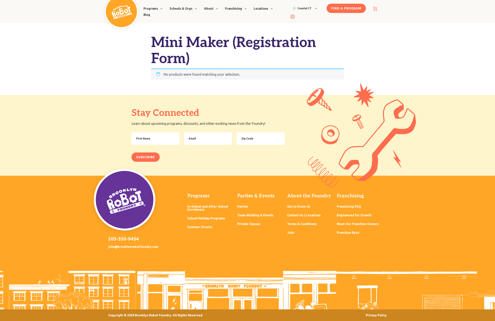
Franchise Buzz (348, 232)
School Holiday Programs (206, 218)
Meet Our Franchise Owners (358, 224)
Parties (242, 206)
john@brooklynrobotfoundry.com (133, 246)
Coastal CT (304, 8)
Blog (146, 14)
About (208, 8)
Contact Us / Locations (304, 215)
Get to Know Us (298, 206)
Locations (261, 8)
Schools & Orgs (181, 8)
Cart (375, 9)
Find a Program (346, 8)
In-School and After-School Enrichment (207, 208)
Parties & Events (256, 196)
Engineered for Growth (354, 215)
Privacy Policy (376, 315)
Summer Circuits (199, 227)
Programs (150, 8)
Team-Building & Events (255, 215)
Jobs (290, 232)
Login (292, 17)
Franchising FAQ (349, 206)
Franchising (233, 8)
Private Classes (248, 224)
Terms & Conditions (302, 224)
